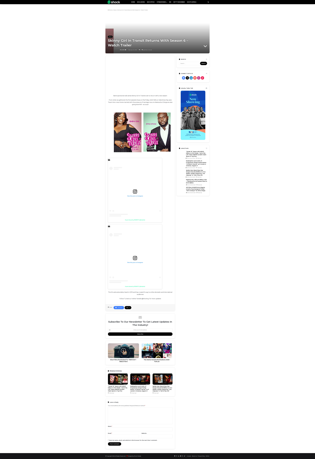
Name (110, 426)
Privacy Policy (201, 456)
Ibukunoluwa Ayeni (191, 158)
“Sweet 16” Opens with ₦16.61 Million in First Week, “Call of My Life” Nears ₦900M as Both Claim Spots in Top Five (117, 389)
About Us (194, 456)
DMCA (207, 456)
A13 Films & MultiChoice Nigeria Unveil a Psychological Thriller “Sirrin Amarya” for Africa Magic (195, 189)
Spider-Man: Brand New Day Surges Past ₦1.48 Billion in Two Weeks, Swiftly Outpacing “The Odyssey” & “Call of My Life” (162, 389)
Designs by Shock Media (134, 456)
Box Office (150, 2)
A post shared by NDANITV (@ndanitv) (135, 220)
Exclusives (141, 2)
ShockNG (113, 49)
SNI (170, 2)
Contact (189, 456)
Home (110, 10)
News (114, 10)
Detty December (179, 2)
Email (110, 433)
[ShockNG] (113, 2)
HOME (133, 2)
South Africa (191, 2)
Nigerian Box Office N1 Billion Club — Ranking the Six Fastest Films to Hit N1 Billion (196, 181)
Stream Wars (161, 2)
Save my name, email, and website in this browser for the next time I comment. (133, 440)
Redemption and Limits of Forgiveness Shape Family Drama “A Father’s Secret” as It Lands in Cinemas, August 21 (139, 389)
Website (144, 433)
